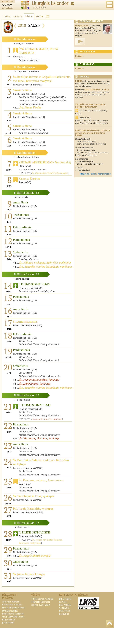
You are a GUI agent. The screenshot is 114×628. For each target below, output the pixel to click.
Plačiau (78, 56)
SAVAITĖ (17, 16)
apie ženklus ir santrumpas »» (95, 174)
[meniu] (109, 4)
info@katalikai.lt (10, 610)
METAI (39, 16)
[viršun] (109, 623)
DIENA (7, 16)
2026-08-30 (7, 5)
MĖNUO (29, 16)
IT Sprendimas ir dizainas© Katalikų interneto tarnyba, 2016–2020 (42, 601)
